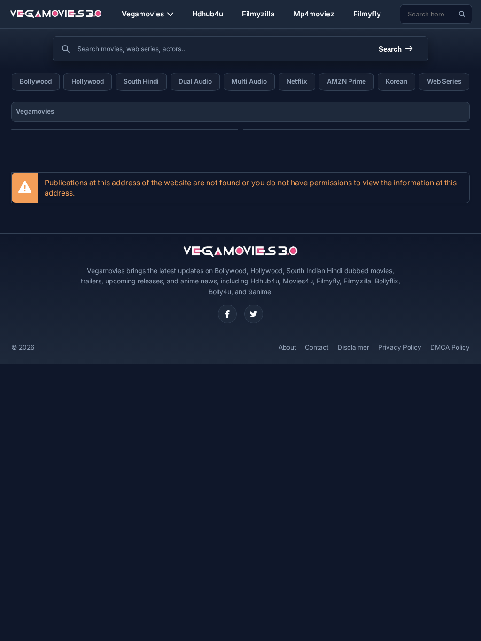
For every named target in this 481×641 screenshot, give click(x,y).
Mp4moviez (314, 13)
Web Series (444, 81)
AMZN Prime (346, 81)
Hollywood (87, 81)
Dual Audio (195, 81)
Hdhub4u (207, 13)
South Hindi (141, 81)
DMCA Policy (450, 347)
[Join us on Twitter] (253, 314)
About (287, 347)
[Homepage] (56, 14)
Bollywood (36, 81)
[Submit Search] (462, 14)
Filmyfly (367, 13)
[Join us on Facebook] (227, 314)
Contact (316, 347)
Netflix (297, 81)
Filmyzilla (258, 13)
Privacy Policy (399, 347)
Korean (396, 81)
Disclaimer (353, 347)
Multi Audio (249, 81)
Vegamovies (143, 13)
